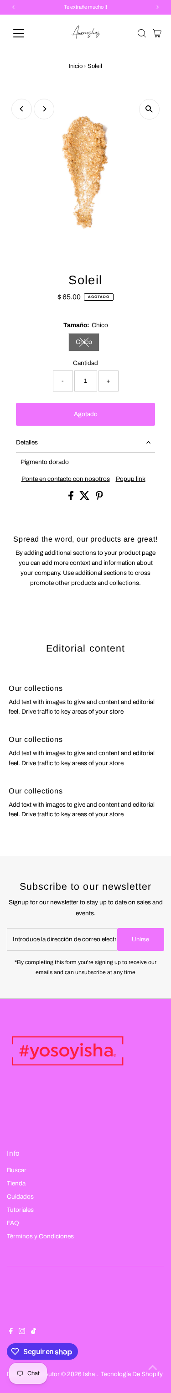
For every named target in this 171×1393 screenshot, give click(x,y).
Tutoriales (20, 1209)
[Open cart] (157, 33)
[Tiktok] (33, 1332)
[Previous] (21, 109)
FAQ (13, 1223)
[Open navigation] (25, 33)
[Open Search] (142, 33)
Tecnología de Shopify (132, 1374)
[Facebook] (11, 1332)
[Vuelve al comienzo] (153, 1368)
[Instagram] (21, 1332)
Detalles (27, 442)
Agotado (86, 414)
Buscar (16, 1170)
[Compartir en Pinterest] (99, 498)
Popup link (130, 479)
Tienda (16, 1183)
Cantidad (85, 363)
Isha (89, 1374)
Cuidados (20, 1196)
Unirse (140, 939)
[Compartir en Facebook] (71, 498)
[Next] (44, 109)
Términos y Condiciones (40, 1236)
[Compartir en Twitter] (85, 498)
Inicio (76, 66)
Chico (87, 344)
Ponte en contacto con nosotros (65, 479)
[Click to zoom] (149, 109)
